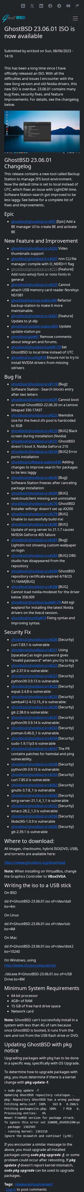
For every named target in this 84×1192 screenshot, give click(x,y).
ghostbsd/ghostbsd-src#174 (34, 384)
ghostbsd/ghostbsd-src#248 (34, 764)
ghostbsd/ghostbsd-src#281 (34, 540)
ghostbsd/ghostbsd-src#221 (34, 650)
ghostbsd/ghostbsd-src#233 (34, 696)
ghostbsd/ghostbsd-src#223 (34, 269)
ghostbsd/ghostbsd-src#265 (34, 826)
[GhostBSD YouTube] (68, 6)
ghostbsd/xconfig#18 (28, 357)
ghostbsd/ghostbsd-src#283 (34, 555)
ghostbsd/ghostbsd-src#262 (34, 785)
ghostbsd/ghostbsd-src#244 (34, 738)
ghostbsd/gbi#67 (25, 336)
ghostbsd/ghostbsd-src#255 (34, 284)
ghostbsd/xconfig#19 (28, 617)
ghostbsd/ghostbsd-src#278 (34, 514)
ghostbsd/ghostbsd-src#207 (34, 258)
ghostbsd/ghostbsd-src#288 (34, 586)
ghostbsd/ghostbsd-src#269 (34, 493)
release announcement (34, 1184)
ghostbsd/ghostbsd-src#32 (33, 221)
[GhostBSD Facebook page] (50, 6)
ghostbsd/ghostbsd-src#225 (34, 415)
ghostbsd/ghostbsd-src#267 (34, 315)
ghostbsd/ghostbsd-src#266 (34, 816)
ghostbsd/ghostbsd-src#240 (34, 477)
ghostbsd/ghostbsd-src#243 (34, 727)
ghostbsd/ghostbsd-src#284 (34, 571)
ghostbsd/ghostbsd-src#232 (34, 686)
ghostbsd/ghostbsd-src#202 (34, 248)
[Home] (16, 18)
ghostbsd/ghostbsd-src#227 (34, 676)
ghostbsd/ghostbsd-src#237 (34, 717)
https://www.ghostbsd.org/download (34, 862)
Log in (11, 1189)
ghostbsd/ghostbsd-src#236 (34, 707)
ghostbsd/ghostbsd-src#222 (34, 665)
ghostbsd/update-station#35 (34, 326)
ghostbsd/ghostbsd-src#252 (34, 805)
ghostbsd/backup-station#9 (34, 300)
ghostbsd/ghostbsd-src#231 (34, 441)
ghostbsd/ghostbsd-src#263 (34, 795)
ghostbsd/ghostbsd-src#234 (34, 451)
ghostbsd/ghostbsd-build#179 (36, 602)
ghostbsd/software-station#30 (36, 462)
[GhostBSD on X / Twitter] (32, 6)
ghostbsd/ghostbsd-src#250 (34, 774)
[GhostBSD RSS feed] (23, 6)
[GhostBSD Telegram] (59, 6)
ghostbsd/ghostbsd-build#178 (36, 347)
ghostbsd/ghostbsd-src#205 (34, 399)
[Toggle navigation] (75, 18)
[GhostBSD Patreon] (77, 6)
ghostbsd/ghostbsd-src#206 (34, 639)
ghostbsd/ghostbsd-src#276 (34, 503)
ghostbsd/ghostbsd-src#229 (34, 430)
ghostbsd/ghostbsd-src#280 (34, 524)
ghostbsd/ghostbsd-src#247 (34, 748)
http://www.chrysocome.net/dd (30, 965)
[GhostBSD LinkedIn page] (41, 6)
